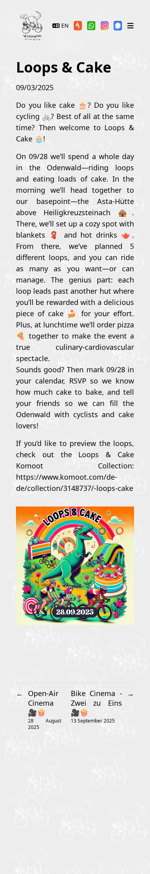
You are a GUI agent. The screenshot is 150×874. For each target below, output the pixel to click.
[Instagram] (104, 25)
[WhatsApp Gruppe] (91, 25)
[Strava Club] (78, 25)
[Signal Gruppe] (118, 25)
